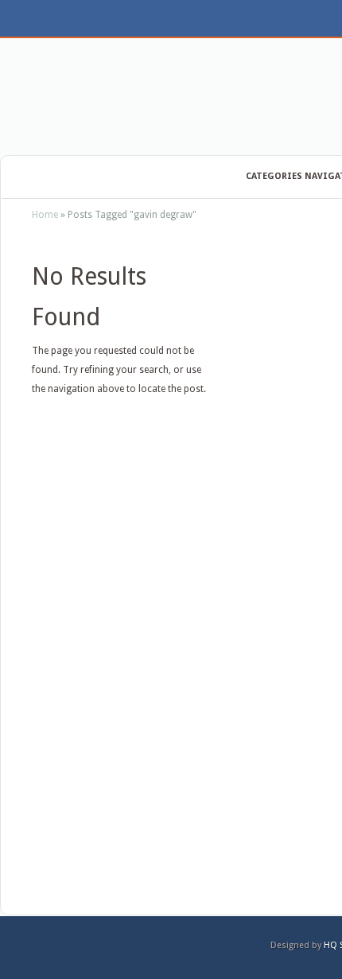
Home (45, 214)
